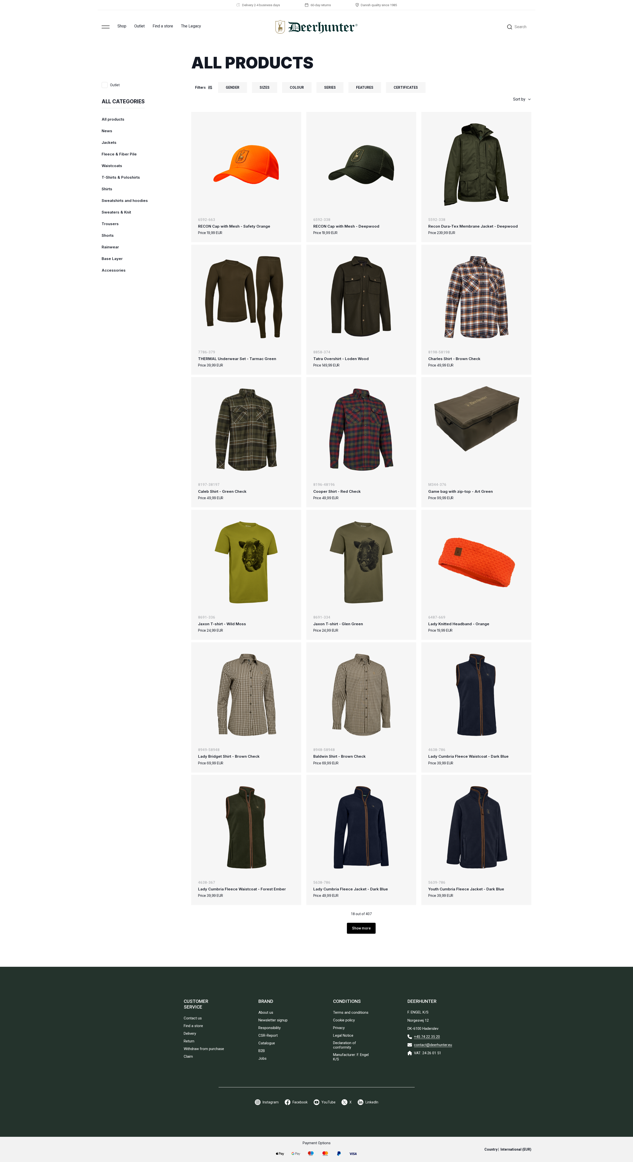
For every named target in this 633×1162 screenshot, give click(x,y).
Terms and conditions (350, 1012)
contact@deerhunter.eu (433, 1045)
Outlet (139, 26)
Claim (188, 1056)
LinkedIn (371, 1102)
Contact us (193, 1018)
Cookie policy (344, 1020)
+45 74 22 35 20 (427, 1036)
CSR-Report (268, 1035)
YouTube (328, 1102)
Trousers (110, 223)
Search (520, 26)
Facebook (300, 1102)
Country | (507, 1149)
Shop (121, 26)
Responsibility (269, 1028)
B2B (261, 1051)
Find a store (163, 26)
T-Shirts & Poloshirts (121, 177)
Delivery (190, 1033)
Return (189, 1041)
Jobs (262, 1058)
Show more (361, 928)
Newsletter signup (273, 1020)
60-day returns (321, 5)
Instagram (271, 1102)
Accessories (114, 270)
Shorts (108, 235)
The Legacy (191, 26)
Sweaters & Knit (116, 212)
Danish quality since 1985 (379, 5)
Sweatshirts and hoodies (125, 200)
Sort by (519, 99)
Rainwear (110, 247)
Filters (200, 87)
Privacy (339, 1028)
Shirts (107, 189)
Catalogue (266, 1043)
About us (265, 1012)
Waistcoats (112, 165)
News (107, 131)
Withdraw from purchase (204, 1049)
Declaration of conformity (344, 1045)
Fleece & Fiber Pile (119, 154)
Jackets (109, 142)
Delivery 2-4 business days (261, 5)
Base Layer (112, 258)
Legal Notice (343, 1035)
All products (113, 119)
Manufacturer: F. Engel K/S (351, 1057)
